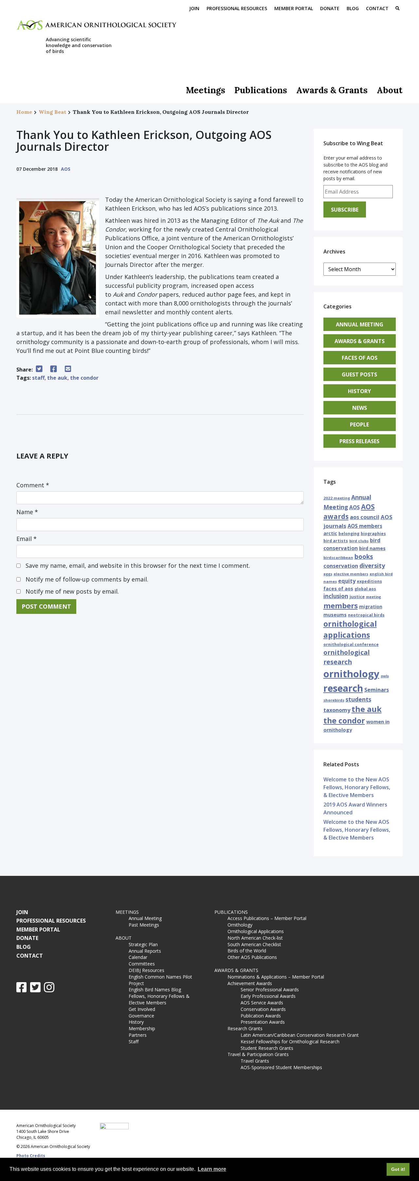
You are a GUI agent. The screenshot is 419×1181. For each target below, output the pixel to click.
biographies (373, 533)
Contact (377, 8)
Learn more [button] (212, 1169)
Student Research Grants (267, 1048)
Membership (142, 1028)
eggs (327, 573)
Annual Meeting (359, 324)
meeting (373, 597)
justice (357, 596)
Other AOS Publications (252, 957)
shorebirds (333, 700)
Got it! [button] (398, 1169)
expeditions (369, 581)
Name (27, 512)
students (358, 699)
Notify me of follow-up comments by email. (87, 579)
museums (335, 615)
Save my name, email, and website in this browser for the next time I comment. (138, 565)
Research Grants (245, 1028)
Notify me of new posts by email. (72, 591)
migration (370, 607)
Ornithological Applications (256, 931)
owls (385, 676)
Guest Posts (359, 374)
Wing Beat (52, 112)
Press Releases (359, 441)
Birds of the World (247, 950)
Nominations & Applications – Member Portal (276, 977)
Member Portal (293, 8)
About (390, 90)
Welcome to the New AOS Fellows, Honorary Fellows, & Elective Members (356, 787)
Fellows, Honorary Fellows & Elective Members (159, 999)
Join (194, 8)
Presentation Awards (263, 1022)
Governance (141, 1016)
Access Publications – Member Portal (267, 918)
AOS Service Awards (262, 1002)
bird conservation (351, 544)
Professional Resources (237, 8)
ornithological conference (351, 644)
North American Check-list (255, 938)
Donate (329, 8)
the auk (57, 377)
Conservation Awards (263, 1009)
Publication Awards (261, 1016)
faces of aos (338, 588)
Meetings (205, 90)
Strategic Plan (143, 944)
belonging (348, 533)
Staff (133, 1041)
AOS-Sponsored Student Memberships (281, 1067)
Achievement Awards (250, 983)
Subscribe (344, 209)
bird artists (335, 541)
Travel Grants (255, 1061)
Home (24, 112)
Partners (138, 1035)
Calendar (138, 957)
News (359, 407)
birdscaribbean (338, 557)
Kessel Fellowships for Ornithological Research (290, 1041)
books (364, 556)
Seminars (376, 689)
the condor (84, 377)
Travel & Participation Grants (258, 1054)
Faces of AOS (359, 357)
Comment (32, 485)
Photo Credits (30, 1155)
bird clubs (359, 540)
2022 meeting (336, 497)
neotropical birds (366, 615)
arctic (330, 533)
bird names (372, 548)
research (343, 688)
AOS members (365, 526)
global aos (365, 589)
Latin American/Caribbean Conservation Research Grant (301, 1035)
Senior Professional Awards (270, 989)
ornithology (351, 673)
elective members (351, 573)
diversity (372, 565)
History (359, 391)
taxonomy (336, 710)
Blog (353, 8)
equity (346, 580)
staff (38, 377)
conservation (340, 565)
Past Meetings (144, 925)
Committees (142, 964)
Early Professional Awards (268, 996)
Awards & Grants (332, 90)
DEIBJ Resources (146, 970)
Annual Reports (145, 951)
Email (26, 539)
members (340, 605)
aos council (364, 517)
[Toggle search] (397, 9)
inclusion (335, 596)
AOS (65, 169)
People (359, 424)
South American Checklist (254, 944)
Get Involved (142, 1009)
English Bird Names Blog (155, 989)
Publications (260, 90)
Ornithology (240, 925)
